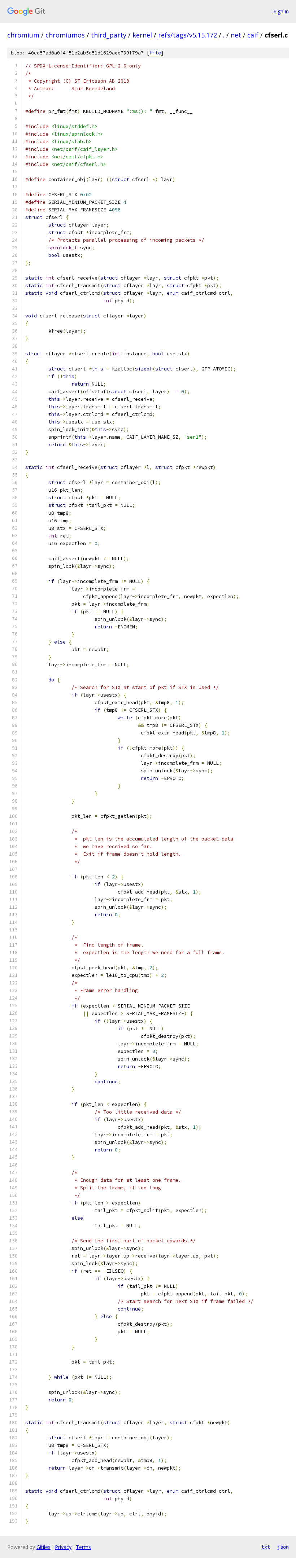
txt (265, 1547)
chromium (23, 35)
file (155, 53)
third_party (108, 35)
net (236, 35)
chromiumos (65, 35)
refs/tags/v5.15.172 (187, 35)
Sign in (281, 11)
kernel (142, 35)
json (283, 1547)
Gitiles (43, 1547)
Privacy (63, 1547)
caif (252, 35)
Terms (83, 1547)
